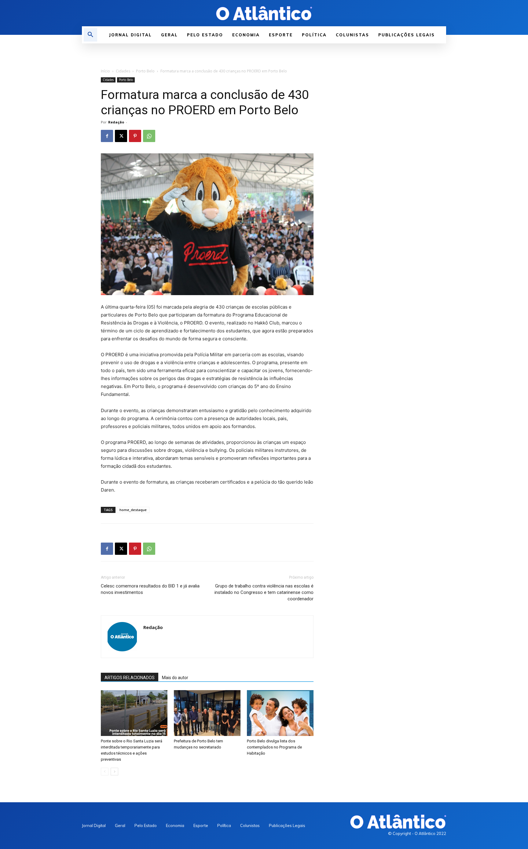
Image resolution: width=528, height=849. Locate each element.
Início (105, 71)
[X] (121, 136)
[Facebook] (107, 136)
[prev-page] (104, 771)
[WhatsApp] (149, 136)
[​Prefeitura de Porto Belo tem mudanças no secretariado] (207, 713)
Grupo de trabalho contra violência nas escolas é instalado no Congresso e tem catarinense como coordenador (264, 592)
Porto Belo (145, 71)
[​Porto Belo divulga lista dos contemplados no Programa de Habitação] (280, 713)
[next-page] (114, 771)
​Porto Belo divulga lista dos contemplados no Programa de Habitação (274, 747)
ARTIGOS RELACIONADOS (130, 677)
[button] (90, 35)
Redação (116, 122)
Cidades (123, 71)
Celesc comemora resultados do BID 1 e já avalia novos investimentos (150, 589)
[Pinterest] (135, 136)
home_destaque (133, 509)
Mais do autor (175, 677)
